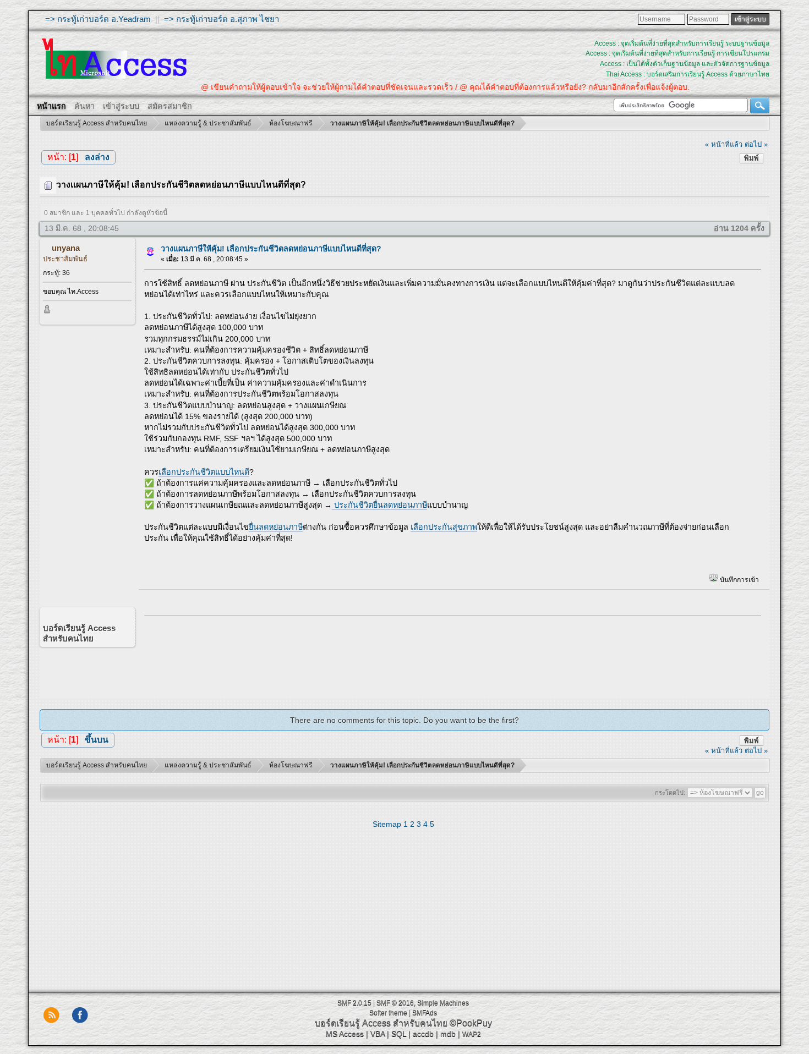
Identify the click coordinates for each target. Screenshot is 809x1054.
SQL (398, 1033)
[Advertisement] (449, 654)
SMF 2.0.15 (354, 1003)
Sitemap (387, 824)
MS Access (345, 1033)
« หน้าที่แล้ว (723, 144)
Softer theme (388, 1012)
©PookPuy (471, 1023)
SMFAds (424, 1012)
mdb (448, 1033)
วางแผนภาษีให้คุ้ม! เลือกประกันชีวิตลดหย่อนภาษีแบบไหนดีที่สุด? (271, 248)
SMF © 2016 (395, 1003)
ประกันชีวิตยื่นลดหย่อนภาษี (379, 505)
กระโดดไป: (670, 792)
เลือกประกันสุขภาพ (444, 527)
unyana (66, 247)
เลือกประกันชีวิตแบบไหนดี (203, 472)
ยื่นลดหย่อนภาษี (276, 527)
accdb (423, 1033)
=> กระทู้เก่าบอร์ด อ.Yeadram (98, 19)
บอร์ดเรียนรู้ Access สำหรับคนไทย (381, 1023)
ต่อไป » (756, 144)
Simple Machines (443, 1003)
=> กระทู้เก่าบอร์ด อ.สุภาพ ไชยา (221, 19)
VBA (377, 1033)
